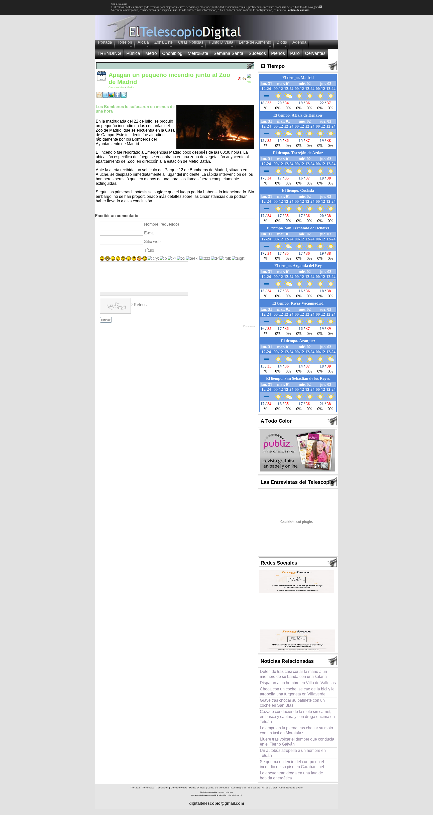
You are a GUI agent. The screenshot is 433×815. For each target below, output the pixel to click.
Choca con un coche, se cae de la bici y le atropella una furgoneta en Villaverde (297, 691)
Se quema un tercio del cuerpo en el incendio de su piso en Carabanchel (292, 764)
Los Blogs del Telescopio (245, 787)
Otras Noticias (117, 87)
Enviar (106, 320)
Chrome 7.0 (238, 795)
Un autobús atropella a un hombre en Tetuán (293, 753)
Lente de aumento (218, 787)
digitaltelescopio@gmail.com (216, 803)
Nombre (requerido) (161, 224)
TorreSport (162, 787)
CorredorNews (179, 787)
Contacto (221, 792)
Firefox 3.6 (230, 795)
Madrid (131, 87)
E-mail (150, 233)
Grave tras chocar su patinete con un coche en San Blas (292, 702)
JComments (249, 326)
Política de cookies (297, 10)
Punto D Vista (197, 787)
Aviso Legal (229, 792)
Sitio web (152, 241)
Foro (300, 787)
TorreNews (148, 787)
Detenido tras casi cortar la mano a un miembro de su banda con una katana (293, 674)
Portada (135, 787)
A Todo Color (269, 787)
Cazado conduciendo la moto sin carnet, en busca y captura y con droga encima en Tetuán (297, 716)
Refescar (142, 305)
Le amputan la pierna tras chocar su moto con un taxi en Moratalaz (296, 730)
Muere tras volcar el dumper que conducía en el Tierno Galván (297, 741)
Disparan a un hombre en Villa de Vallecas (298, 683)
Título (149, 250)
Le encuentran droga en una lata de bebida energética (291, 775)
